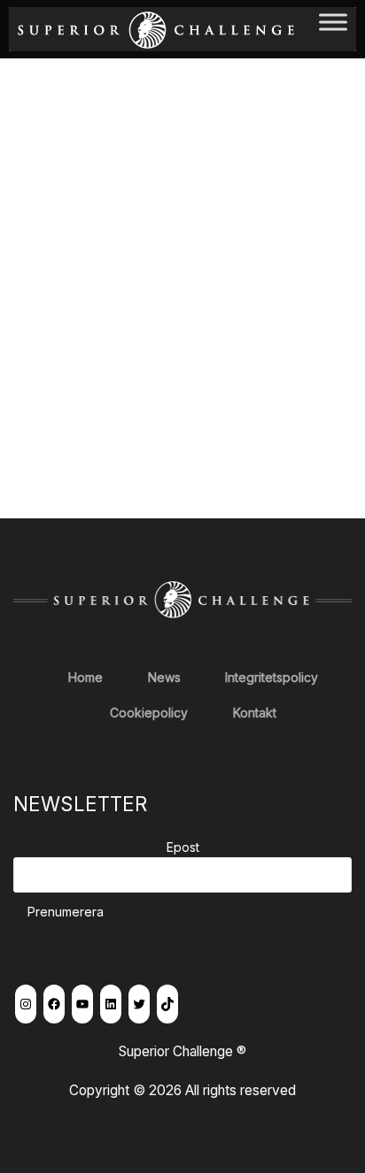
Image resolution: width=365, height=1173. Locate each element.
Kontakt (254, 712)
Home (85, 677)
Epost (183, 847)
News (164, 677)
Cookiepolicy (149, 712)
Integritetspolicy (271, 677)
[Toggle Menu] (333, 28)
